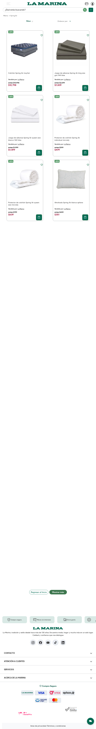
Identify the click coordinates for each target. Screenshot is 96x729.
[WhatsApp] (90, 721)
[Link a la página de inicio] (5, 16)
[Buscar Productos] (85, 10)
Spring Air (13, 16)
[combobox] (45, 9)
